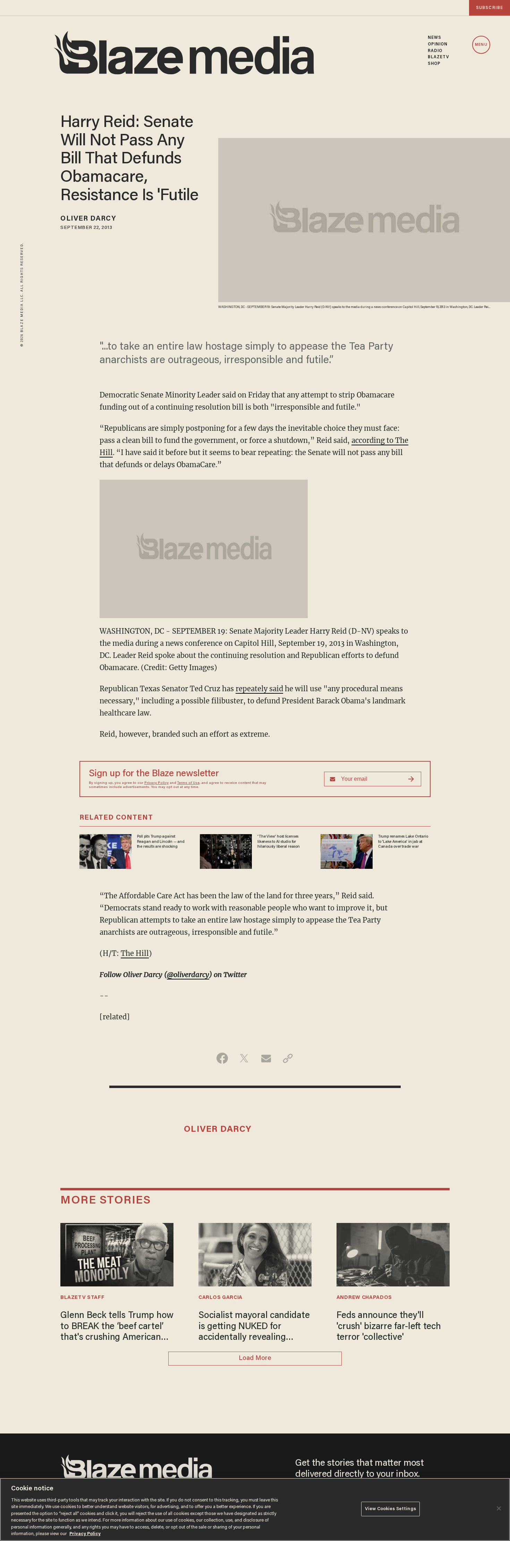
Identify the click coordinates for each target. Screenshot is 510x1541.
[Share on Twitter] (244, 1058)
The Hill (135, 953)
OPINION (438, 44)
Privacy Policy (156, 783)
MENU (481, 45)
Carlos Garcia (220, 1297)
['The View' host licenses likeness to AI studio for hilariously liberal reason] (226, 851)
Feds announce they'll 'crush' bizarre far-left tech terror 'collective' (389, 1326)
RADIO (435, 51)
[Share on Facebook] (222, 1058)
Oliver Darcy (88, 218)
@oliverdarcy (188, 974)
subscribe (489, 8)
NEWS (434, 38)
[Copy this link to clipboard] (288, 1058)
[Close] (499, 1508)
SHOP (434, 64)
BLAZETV (439, 57)
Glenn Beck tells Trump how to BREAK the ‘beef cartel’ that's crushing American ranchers (116, 1327)
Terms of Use (188, 783)
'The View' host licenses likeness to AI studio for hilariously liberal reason (278, 841)
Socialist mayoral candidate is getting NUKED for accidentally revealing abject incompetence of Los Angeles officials (253, 1327)
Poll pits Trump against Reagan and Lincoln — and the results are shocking (161, 841)
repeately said (259, 688)
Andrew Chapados (364, 1297)
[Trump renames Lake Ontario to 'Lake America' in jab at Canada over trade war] (347, 851)
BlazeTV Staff (82, 1297)
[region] (255, 1509)
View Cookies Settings (390, 1509)
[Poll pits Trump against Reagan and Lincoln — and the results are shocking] (105, 851)
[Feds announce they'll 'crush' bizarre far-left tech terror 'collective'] (393, 1254)
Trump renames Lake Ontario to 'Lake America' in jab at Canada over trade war (403, 841)
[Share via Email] (266, 1058)
